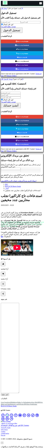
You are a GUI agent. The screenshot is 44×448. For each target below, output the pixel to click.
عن (13, 423)
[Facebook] (3, 415)
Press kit (3, 435)
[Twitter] (7, 415)
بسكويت (3, 431)
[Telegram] (11, 418)
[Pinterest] (16, 415)
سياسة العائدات (5, 433)
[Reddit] (3, 418)
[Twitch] (24, 415)
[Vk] (28, 415)
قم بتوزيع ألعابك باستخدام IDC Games (15, 425)
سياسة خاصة (4, 429)
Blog (16, 423)
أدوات (9, 423)
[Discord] (37, 415)
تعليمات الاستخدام (5, 427)
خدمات (11, 423)
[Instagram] (11, 415)
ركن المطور (4, 423)
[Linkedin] (7, 418)
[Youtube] (20, 415)
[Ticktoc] (33, 415)
